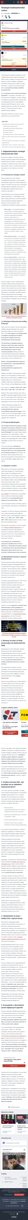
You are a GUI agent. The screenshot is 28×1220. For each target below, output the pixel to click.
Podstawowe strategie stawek (11, 126)
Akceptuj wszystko (19, 1194)
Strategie (14, 1216)
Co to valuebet (5, 493)
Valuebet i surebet (8, 132)
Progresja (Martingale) (9, 130)
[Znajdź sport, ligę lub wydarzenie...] (14, 2)
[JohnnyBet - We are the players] (2, 2)
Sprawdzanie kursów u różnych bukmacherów (14, 134)
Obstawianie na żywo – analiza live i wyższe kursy (13, 144)
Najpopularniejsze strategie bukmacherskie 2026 (13, 124)
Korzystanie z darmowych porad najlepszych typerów (14, 147)
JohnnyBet (7, 13)
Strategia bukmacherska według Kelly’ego (13, 128)
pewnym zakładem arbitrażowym (12, 527)
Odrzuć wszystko (8, 1194)
